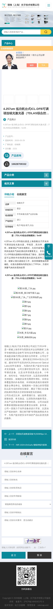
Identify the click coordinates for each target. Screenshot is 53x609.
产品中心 (8, 43)
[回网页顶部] (48, 246)
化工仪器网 (20, 605)
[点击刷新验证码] (33, 541)
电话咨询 (48, 256)
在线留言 (22, 194)
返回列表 (12, 439)
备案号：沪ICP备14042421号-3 (30, 601)
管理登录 (31, 605)
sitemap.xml (43, 605)
